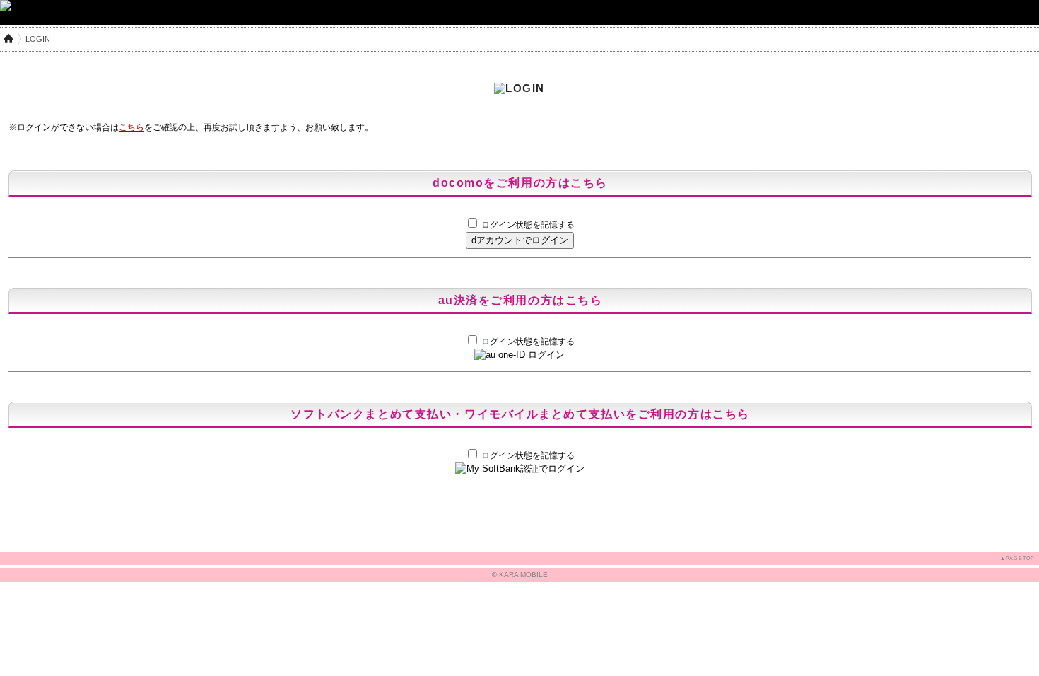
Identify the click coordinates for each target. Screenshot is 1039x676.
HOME (8, 39)
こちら (131, 127)
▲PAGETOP (1017, 558)
